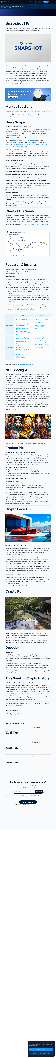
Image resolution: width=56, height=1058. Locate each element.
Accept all (41, 1049)
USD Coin (14, 82)
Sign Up (46, 1)
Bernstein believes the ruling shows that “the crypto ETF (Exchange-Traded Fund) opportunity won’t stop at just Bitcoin (27, 144)
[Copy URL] (18, 713)
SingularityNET (12, 484)
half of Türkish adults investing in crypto (29, 178)
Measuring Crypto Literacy (17, 185)
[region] (41, 1049)
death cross (29, 215)
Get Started (39, 791)
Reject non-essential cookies (41, 1053)
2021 (8, 157)
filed (34, 151)
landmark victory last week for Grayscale (24, 140)
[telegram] (14, 714)
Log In (40, 1)
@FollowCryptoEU (42, 633)
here (20, 135)
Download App (29, 802)
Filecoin (23, 165)
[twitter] (11, 714)
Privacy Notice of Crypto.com (37, 795)
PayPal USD (28, 82)
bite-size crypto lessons (14, 705)
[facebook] (7, 714)
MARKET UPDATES (17, 18)
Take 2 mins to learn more (6, 7)
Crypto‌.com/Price (10, 113)
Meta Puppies (27, 443)
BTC (25, 71)
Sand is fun (8, 443)
